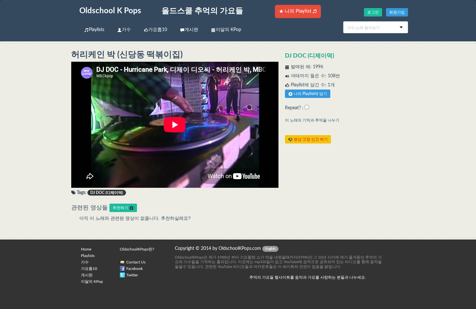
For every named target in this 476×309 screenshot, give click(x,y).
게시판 (191, 29)
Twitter (132, 275)
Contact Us (135, 262)
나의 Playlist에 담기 (310, 94)
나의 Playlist (297, 11)
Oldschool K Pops (110, 11)
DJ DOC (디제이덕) (309, 56)
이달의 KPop (228, 29)
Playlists (96, 29)
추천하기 (121, 208)
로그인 (373, 12)
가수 (126, 29)
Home (86, 249)
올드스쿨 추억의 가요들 (202, 11)
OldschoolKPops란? (137, 249)
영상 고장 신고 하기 (310, 139)
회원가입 (397, 12)
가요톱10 (157, 29)
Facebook (134, 269)
